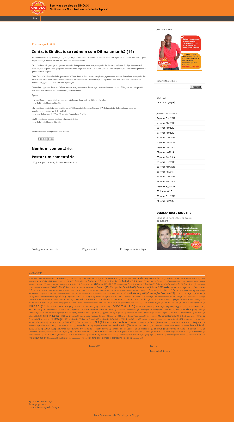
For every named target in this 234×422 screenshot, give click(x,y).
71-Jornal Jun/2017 (165, 200)
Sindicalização (144, 328)
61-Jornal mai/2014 (166, 147)
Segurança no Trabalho (80, 328)
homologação (126, 334)
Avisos (149, 284)
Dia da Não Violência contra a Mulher (91, 302)
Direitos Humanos (59, 306)
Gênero (41, 313)
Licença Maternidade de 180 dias (92, 316)
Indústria (198, 312)
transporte (137, 338)
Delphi (60, 296)
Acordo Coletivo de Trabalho (116, 281)
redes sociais (76, 338)
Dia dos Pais (187, 302)
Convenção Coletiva (158, 293)
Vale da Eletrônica (133, 331)
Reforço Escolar (66, 325)
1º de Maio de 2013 (90, 278)
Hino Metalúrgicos (54, 313)
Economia (118, 306)
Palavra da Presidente (116, 322)
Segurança (61, 328)
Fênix (200, 309)
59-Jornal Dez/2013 (166, 137)
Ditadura (103, 306)
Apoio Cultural (52, 284)
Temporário (46, 332)
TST (201, 328)
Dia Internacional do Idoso (193, 297)
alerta (178, 332)
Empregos (176, 306)
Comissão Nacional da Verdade (111, 290)
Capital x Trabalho (40, 290)
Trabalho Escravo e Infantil (108, 331)
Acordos (139, 281)
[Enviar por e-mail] (39, 139)
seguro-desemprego (99, 337)
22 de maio (127, 278)
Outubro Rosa (55, 322)
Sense (131, 328)
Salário (173, 325)
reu (85, 338)
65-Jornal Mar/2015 (166, 166)
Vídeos (157, 331)
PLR (97, 322)
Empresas (194, 306)
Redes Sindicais (46, 325)
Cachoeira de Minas (85, 287)
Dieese (199, 302)
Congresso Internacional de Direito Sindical (55, 293)
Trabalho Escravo (81, 331)
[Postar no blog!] (42, 139)
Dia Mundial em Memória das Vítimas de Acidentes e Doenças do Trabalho (110, 299)
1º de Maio (73, 278)
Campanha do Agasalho (179, 287)
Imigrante (119, 313)
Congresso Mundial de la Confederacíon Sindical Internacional (98, 293)
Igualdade (107, 312)
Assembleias (87, 284)
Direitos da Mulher (83, 306)
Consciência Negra (133, 293)
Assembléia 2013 (105, 284)
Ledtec (74, 316)
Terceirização (60, 331)
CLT (50, 287)
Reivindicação (83, 325)
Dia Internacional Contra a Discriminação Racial (129, 296)
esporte (92, 334)
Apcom (40, 284)
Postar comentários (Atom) (93, 257)
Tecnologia (34, 331)
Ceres (63, 290)
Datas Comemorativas (44, 296)
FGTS (76, 309)
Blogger (136, 415)
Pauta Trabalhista (138, 322)
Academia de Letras (62, 281)
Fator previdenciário (94, 309)
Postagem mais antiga (133, 249)
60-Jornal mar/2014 (166, 142)
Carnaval (54, 290)
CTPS (70, 287)
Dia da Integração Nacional (63, 302)
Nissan (144, 319)
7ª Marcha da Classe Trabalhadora (182, 278)
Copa (178, 293)
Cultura (198, 293)
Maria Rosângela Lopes (186, 316)
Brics (43, 287)
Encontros (34, 309)
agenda (169, 331)
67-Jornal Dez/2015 (166, 176)
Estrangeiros (51, 309)
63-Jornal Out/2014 (166, 157)
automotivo (197, 331)
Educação (160, 306)
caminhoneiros (34, 335)
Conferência (181, 290)
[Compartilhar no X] (46, 139)
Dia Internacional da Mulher (167, 296)
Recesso (32, 325)
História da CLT (84, 312)
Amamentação (175, 281)
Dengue (88, 296)
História (69, 312)
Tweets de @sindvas (160, 351)
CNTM (59, 287)
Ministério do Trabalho (110, 319)
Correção (187, 293)
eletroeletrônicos (77, 334)
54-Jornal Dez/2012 (166, 118)
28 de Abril (139, 278)
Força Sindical (183, 309)
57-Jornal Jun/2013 (165, 132)
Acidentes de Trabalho (86, 281)
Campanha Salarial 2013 (150, 287)
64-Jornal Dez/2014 (166, 162)
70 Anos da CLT (164, 191)
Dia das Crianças (116, 302)
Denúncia (99, 296)
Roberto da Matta (140, 325)
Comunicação (131, 290)
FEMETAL (65, 309)
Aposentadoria (68, 284)
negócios (52, 338)
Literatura (112, 316)
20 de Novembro (110, 278)
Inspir (45, 315)
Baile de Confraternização (168, 284)
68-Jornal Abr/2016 (166, 181)
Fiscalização (131, 309)
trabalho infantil (122, 337)
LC (67, 316)
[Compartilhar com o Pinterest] (52, 139)
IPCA (97, 312)
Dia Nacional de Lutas (162, 299)
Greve (32, 312)
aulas (186, 331)
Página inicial (89, 249)
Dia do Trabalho (171, 302)
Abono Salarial (43, 281)
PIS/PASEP (69, 322)
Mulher (126, 319)
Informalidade (34, 316)
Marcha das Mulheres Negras (160, 316)
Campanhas (199, 287)
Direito (34, 306)
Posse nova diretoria (179, 322)
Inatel (149, 313)
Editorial (149, 307)
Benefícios (188, 284)
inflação (140, 334)
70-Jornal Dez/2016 (166, 196)
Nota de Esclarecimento (159, 319)
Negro (136, 319)
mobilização (195, 334)
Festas (110, 309)
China (72, 290)
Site (35, 18)
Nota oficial (176, 319)
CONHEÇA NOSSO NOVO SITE (174, 212)
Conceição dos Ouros (159, 290)
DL (30, 296)
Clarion (80, 290)
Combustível (91, 290)
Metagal (58, 319)
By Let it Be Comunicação (41, 401)
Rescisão (110, 325)
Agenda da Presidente (157, 281)
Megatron (45, 319)
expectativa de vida (108, 335)
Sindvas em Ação (176, 328)
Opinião (41, 322)
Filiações (119, 310)
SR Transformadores (159, 325)
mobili (182, 335)
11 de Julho (33, 278)
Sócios (193, 328)
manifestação (172, 335)
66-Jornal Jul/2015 (165, 171)
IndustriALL (176, 312)
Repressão (98, 325)
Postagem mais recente (45, 249)
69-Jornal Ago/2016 (166, 186)
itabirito (160, 335)
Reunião (121, 325)
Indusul (187, 312)
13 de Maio (45, 278)
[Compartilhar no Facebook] (49, 139)
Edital (138, 306)
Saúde (47, 328)
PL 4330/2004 (85, 322)
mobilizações (36, 337)
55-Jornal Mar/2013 (166, 123)
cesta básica (50, 334)
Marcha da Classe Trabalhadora (131, 316)
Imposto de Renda (135, 312)
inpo (151, 335)
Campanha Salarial (120, 287)
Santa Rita (183, 325)
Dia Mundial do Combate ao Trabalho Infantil (49, 299)
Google (55, 407)
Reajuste (197, 322)
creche (62, 335)
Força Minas (166, 309)
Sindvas (158, 328)
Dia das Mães (133, 302)
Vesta (148, 331)
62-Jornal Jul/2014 (165, 152)
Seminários (102, 328)
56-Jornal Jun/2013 (165, 127)
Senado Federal (119, 328)
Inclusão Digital (161, 313)
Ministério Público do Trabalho (83, 319)
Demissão (75, 296)
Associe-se (121, 284)
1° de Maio (58, 278)
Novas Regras (189, 319)
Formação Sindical (148, 309)
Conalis (142, 290)
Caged (100, 287)
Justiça (55, 315)
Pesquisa (163, 322)
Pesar (152, 322)
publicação (64, 338)
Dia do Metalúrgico (151, 302)
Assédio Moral (135, 284)
